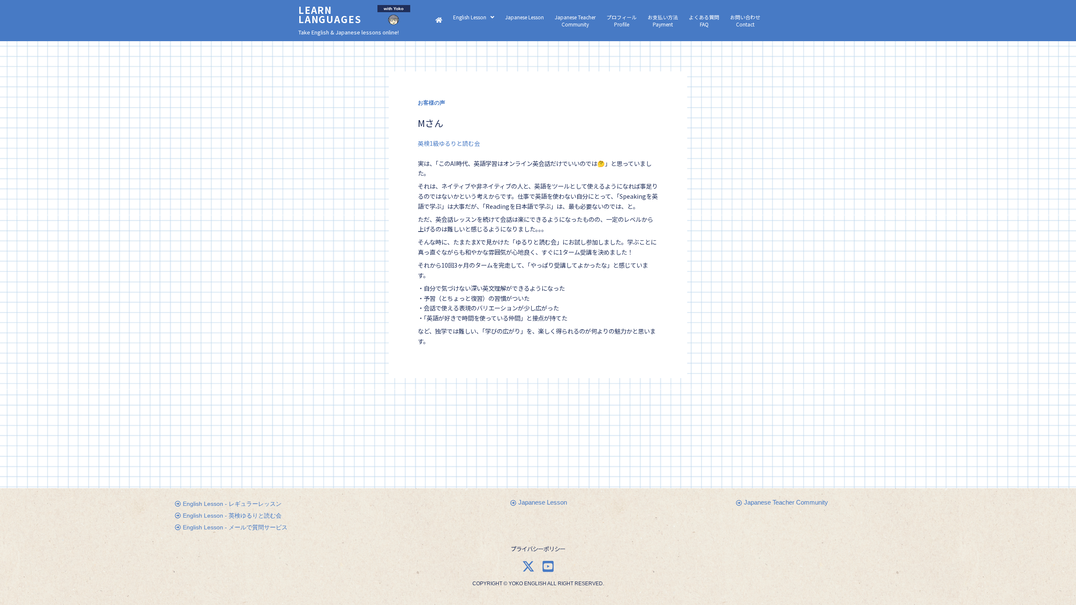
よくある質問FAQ (704, 20)
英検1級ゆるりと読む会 (449, 143)
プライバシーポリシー (538, 548)
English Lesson (469, 17)
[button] (473, 17)
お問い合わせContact (745, 20)
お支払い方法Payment (663, 20)
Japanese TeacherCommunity (575, 20)
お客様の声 (431, 103)
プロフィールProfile (622, 20)
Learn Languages (329, 14)
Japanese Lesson (524, 17)
